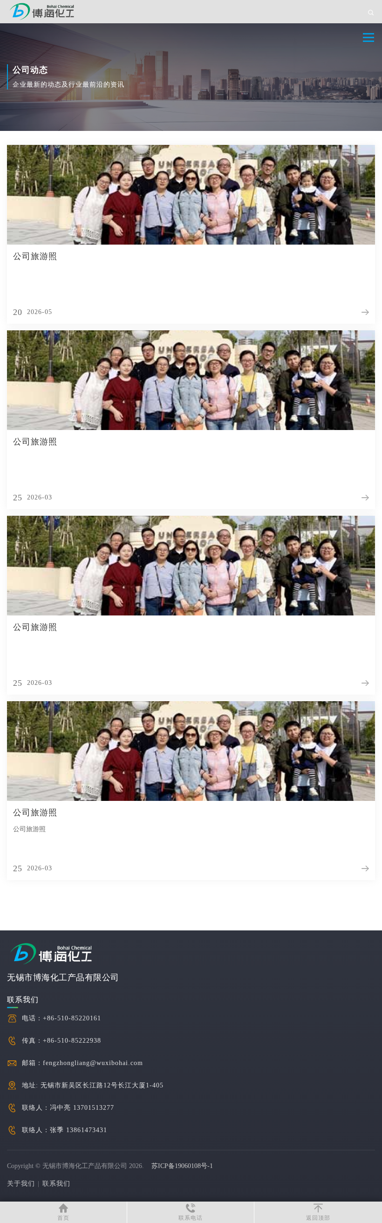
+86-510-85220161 (72, 1018)
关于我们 (21, 1183)
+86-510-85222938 (72, 1040)
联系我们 (56, 1183)
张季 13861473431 (78, 1130)
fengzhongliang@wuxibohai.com (93, 1062)
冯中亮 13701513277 (82, 1107)
